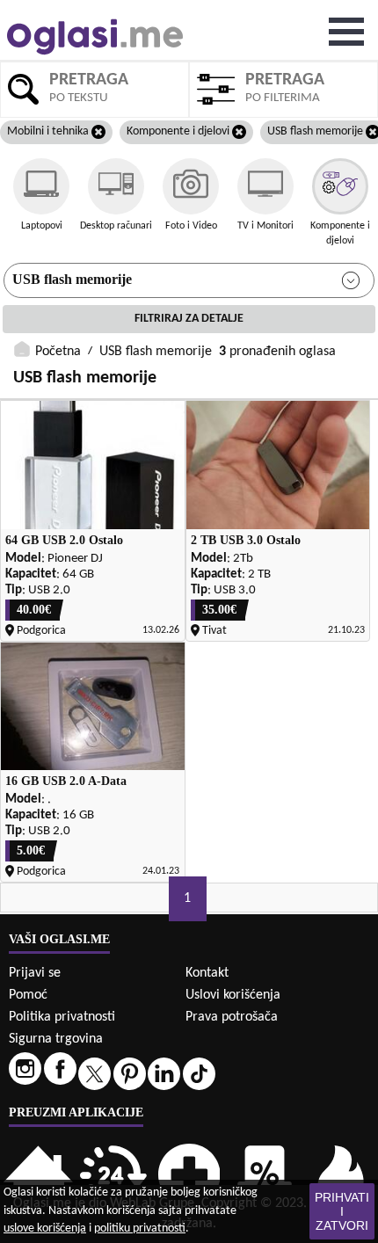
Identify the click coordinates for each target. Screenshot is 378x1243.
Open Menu (346, 32)
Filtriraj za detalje (189, 318)
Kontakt (207, 973)
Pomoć (28, 995)
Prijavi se (35, 973)
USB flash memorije (72, 279)
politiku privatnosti (139, 1228)
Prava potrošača (231, 1017)
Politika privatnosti (62, 1017)
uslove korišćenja (45, 1228)
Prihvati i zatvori (342, 1211)
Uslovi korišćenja (232, 995)
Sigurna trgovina (56, 1039)
